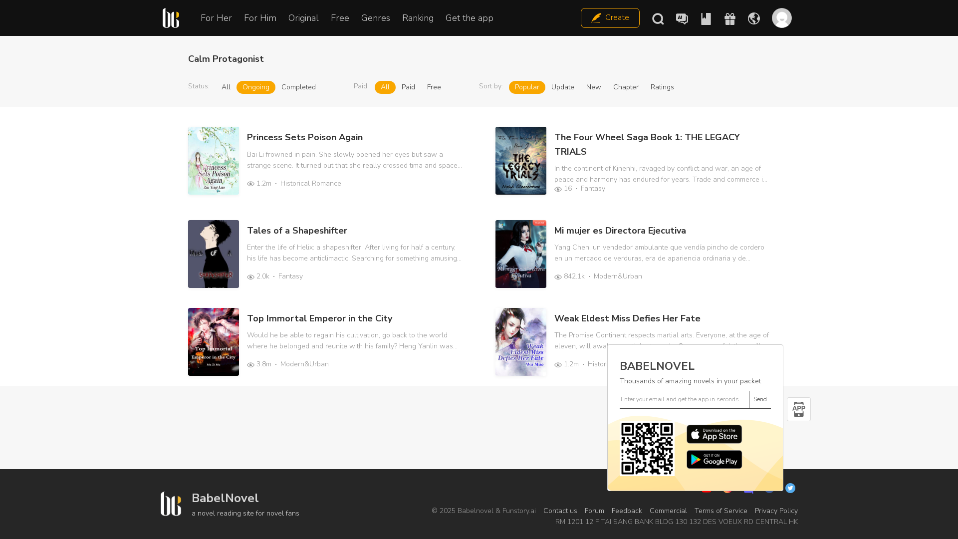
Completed (298, 87)
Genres (375, 18)
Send (760, 399)
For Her (216, 18)
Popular (527, 87)
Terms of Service (721, 511)
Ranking (418, 18)
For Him (260, 18)
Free (340, 18)
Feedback (627, 511)
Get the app (469, 18)
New (593, 87)
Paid (408, 87)
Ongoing (255, 87)
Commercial (668, 511)
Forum (594, 511)
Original (303, 18)
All (226, 87)
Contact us (560, 511)
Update (562, 87)
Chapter (626, 87)
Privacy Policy (776, 511)
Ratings (662, 87)
